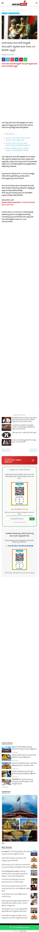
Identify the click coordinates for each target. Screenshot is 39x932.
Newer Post (6, 450)
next (4, 843)
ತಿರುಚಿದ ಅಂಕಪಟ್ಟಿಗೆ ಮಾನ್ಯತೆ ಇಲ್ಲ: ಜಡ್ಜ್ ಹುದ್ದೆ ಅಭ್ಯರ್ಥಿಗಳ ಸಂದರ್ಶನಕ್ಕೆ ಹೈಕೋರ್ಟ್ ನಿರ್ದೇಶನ (17, 149)
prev (2, 843)
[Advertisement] (19, 659)
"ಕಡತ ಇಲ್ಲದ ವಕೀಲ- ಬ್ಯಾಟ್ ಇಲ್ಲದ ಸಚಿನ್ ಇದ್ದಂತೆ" (24, 432)
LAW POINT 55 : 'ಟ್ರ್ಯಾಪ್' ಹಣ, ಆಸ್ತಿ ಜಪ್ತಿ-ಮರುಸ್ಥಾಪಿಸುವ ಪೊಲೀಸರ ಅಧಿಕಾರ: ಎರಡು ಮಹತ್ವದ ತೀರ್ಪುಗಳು (22, 781)
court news (4, 13)
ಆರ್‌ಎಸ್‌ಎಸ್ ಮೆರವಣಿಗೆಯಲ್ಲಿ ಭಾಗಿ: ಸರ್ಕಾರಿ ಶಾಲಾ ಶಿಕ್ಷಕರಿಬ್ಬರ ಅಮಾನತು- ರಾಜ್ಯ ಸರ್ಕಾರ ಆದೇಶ (24, 764)
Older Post (33, 450)
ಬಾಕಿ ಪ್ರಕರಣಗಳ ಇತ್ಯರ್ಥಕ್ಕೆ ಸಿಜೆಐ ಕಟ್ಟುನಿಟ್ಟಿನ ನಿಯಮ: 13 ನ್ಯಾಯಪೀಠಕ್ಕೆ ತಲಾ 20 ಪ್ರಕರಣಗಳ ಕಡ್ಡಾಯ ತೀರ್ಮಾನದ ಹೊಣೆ (23, 426)
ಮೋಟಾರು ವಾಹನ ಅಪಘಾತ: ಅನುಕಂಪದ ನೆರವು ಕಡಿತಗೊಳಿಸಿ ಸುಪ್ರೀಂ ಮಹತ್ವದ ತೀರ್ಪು (18, 139)
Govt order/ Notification (14, 13)
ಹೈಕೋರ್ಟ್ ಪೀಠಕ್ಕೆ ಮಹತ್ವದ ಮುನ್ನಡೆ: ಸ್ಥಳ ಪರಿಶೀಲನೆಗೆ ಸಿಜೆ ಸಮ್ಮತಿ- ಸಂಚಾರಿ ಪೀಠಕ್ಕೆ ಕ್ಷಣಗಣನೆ (24, 748)
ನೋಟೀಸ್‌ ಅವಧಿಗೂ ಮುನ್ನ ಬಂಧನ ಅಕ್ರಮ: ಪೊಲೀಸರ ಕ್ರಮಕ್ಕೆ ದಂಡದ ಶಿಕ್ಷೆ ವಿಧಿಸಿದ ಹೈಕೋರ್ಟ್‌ (18, 144)
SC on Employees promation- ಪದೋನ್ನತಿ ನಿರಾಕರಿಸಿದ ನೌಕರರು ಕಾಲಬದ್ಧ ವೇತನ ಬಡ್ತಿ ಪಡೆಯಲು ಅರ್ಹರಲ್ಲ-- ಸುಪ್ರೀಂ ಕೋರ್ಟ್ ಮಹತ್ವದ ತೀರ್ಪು (15, 873)
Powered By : (19, 931)
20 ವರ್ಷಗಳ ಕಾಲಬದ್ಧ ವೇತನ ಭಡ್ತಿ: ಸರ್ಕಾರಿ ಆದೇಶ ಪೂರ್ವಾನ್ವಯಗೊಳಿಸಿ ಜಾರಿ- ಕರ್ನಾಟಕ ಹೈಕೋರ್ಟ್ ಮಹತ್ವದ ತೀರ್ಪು (16, 888)
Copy (32, 519)
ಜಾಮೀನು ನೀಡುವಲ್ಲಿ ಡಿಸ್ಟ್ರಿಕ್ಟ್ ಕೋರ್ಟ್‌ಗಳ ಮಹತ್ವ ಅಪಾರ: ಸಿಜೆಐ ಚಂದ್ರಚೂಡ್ (24, 441)
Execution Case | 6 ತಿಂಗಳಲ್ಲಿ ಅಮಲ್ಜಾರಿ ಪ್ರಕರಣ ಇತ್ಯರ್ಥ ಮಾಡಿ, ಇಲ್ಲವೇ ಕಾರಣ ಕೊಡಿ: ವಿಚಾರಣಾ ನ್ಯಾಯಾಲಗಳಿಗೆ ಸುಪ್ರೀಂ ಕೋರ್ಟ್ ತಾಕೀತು (24, 419)
